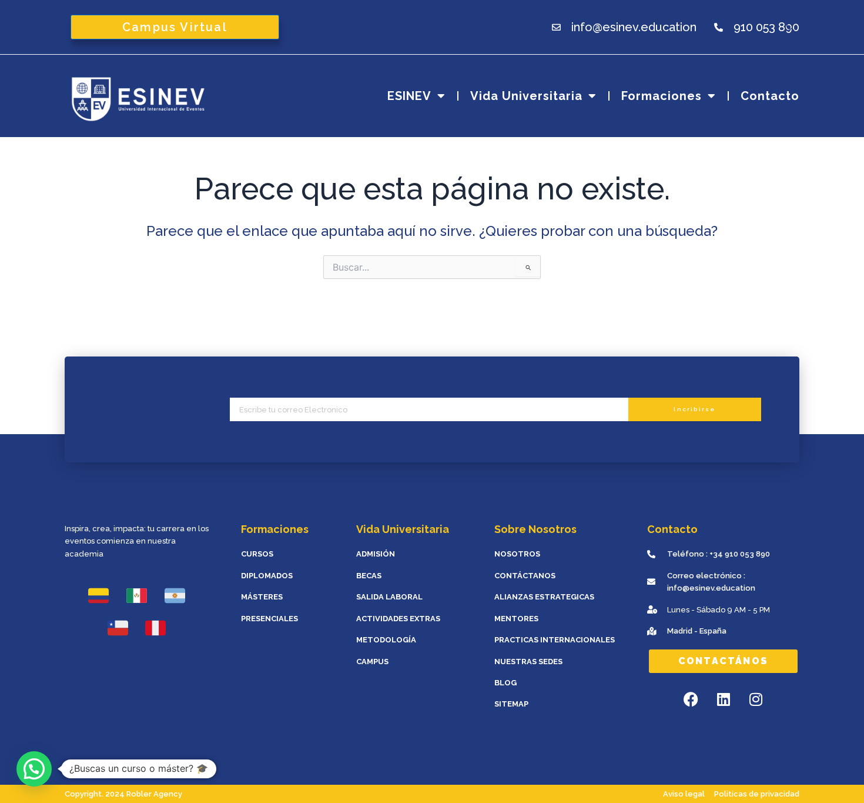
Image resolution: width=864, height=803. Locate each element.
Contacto (770, 96)
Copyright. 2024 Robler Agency (123, 793)
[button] (34, 769)
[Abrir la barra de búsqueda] (792, 27)
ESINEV (409, 96)
